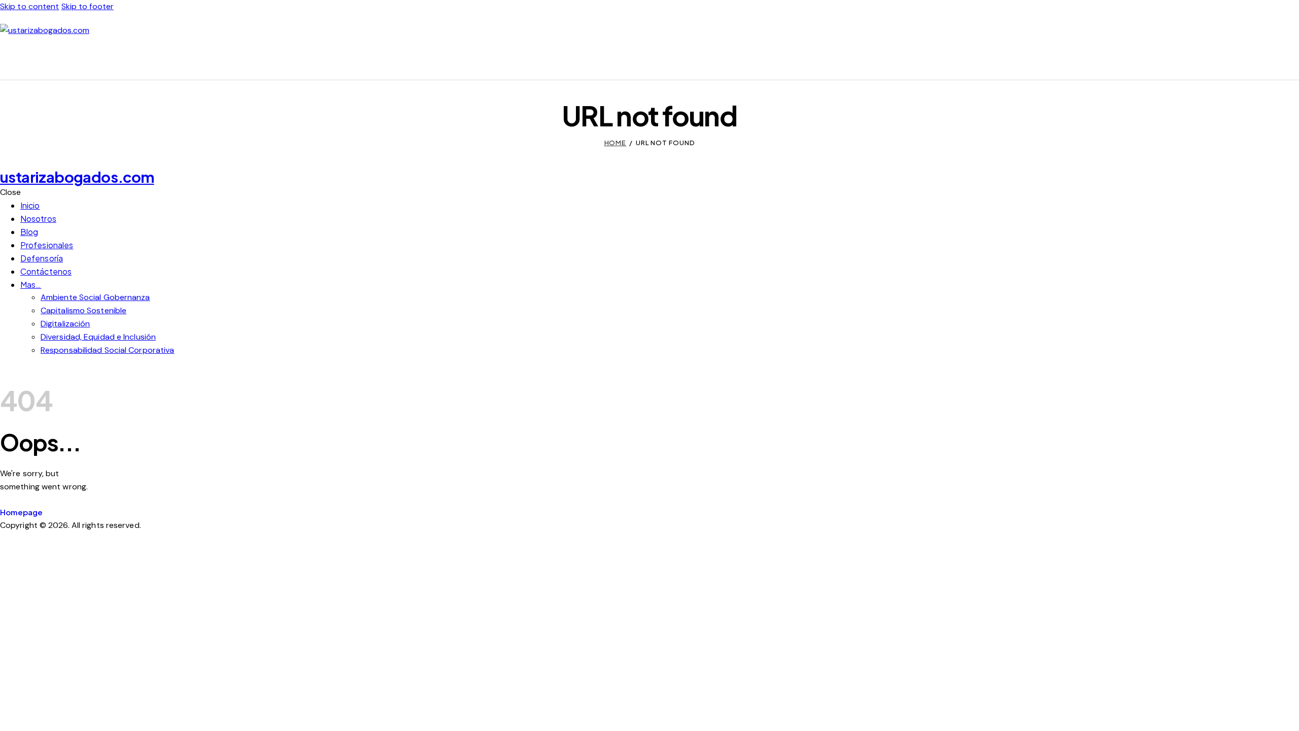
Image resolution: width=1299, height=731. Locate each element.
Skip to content (29, 6)
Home (615, 143)
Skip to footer (87, 6)
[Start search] (1293, 58)
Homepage (21, 512)
